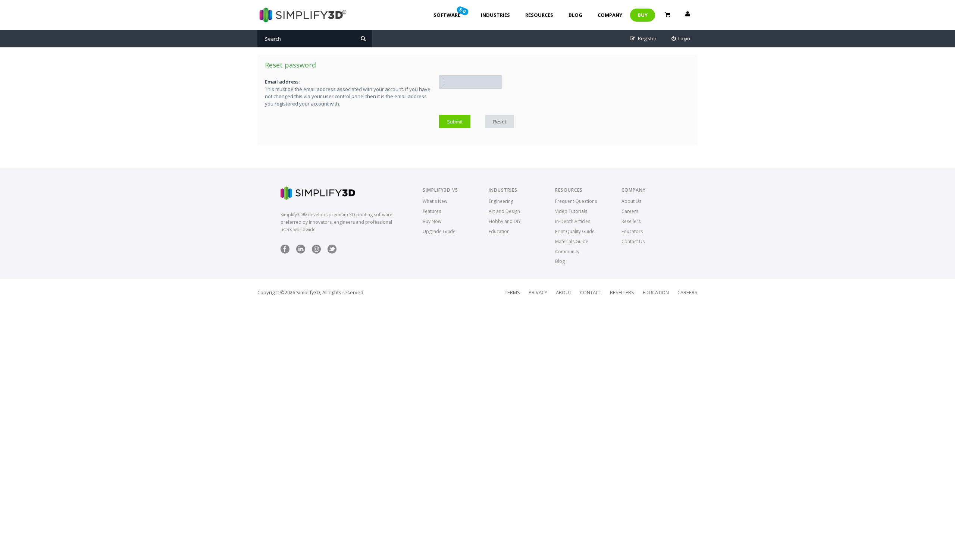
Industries (495, 15)
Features (432, 211)
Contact (590, 292)
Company (610, 15)
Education (499, 231)
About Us (631, 201)
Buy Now (432, 221)
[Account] (687, 15)
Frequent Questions (576, 201)
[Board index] (302, 14)
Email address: (282, 81)
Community (567, 251)
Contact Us (633, 241)
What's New (435, 201)
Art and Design (504, 211)
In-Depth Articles (572, 221)
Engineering (501, 201)
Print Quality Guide (575, 231)
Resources (539, 15)
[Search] (363, 38)
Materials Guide (571, 241)
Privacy (538, 292)
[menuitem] (681, 38)
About (564, 292)
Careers (629, 211)
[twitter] (332, 252)
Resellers (631, 221)
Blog (575, 15)
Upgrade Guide (439, 231)
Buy (643, 15)
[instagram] (316, 252)
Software (450, 12)
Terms (512, 292)
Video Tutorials (571, 211)
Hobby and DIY (505, 221)
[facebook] (285, 252)
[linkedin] (300, 252)
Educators (632, 231)
